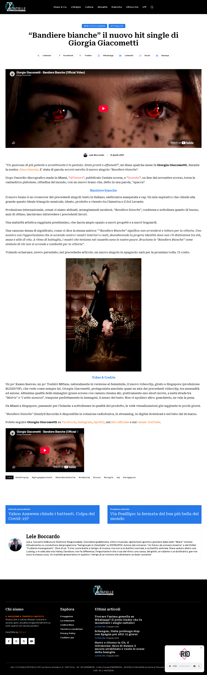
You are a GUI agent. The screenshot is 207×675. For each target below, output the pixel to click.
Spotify (99, 422)
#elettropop (22, 477)
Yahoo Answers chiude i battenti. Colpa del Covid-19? (51, 516)
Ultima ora (100, 627)
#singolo (108, 477)
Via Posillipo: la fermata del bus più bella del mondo (154, 516)
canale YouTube (148, 422)
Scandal (134, 177)
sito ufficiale (120, 422)
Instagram (84, 422)
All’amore (76, 177)
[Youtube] (31, 641)
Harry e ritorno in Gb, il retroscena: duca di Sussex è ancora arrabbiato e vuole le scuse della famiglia (119, 647)
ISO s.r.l (22, 632)
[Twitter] (24, 641)
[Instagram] (16, 641)
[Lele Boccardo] (85, 155)
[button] (152, 7)
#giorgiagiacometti (42, 477)
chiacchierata (28, 169)
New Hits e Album (94, 26)
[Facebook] (8, 641)
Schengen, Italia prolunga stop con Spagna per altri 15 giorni (117, 633)
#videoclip (84, 477)
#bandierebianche (65, 477)
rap (118, 477)
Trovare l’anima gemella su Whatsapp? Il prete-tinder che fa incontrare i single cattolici (118, 619)
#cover (97, 477)
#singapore (129, 477)
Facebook (69, 422)
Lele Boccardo (96, 155)
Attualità (117, 26)
